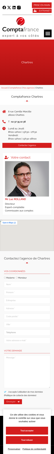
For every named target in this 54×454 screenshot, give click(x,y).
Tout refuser (27, 440)
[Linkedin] (14, 7)
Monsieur (22, 278)
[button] (48, 33)
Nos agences (28, 88)
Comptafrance (15, 88)
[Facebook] (4, 7)
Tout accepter (27, 431)
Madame (10, 278)
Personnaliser (14, 449)
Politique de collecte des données (20, 395)
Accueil (4, 88)
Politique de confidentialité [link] (34, 449)
